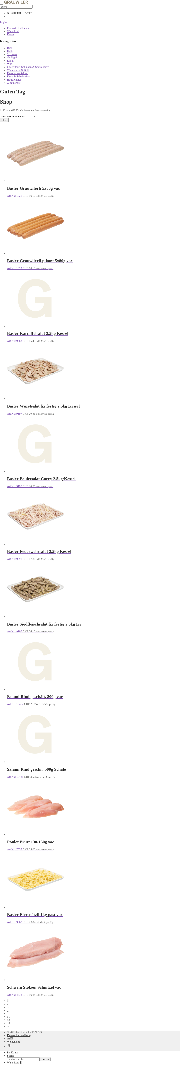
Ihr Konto (12, 1052)
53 (8, 1022)
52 (8, 1019)
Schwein (12, 54)
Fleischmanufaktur (17, 73)
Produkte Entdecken (18, 28)
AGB (10, 1038)
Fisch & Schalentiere (18, 76)
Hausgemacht (14, 79)
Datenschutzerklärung (19, 1035)
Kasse (10, 34)
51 (8, 1016)
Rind (9, 47)
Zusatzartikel (14, 82)
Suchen (45, 1059)
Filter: (4, 120)
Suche (10, 1055)
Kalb (9, 51)
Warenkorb (13, 31)
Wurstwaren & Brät (18, 70)
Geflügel (12, 57)
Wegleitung (13, 1041)
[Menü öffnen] (1, 4)
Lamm (10, 60)
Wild (9, 63)
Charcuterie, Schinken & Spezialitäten (28, 66)
